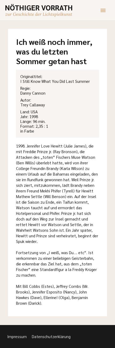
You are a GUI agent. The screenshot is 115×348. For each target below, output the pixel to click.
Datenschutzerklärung (51, 336)
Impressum (17, 336)
